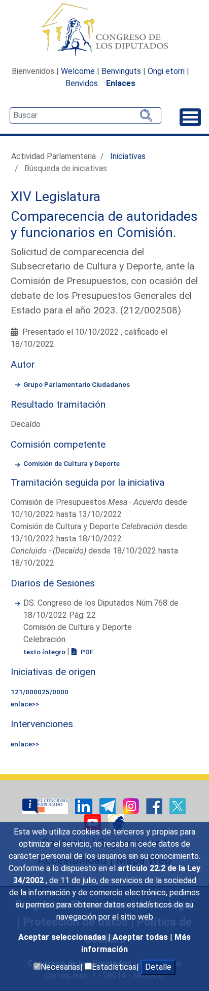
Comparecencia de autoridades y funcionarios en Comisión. (104, 224)
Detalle (158, 967)
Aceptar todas (141, 937)
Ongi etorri (166, 71)
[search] (85, 115)
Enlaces (120, 83)
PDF (86, 652)
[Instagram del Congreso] (132, 805)
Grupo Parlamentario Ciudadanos (76, 384)
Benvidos (81, 83)
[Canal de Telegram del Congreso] (108, 805)
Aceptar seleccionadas (63, 937)
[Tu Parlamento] (46, 805)
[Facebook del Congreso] (155, 805)
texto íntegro (45, 652)
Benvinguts (121, 71)
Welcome (78, 71)
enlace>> (25, 704)
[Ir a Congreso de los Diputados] (104, 29)
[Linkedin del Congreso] (85, 805)
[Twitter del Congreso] (177, 805)
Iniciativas (128, 156)
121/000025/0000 (39, 692)
